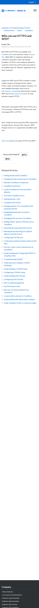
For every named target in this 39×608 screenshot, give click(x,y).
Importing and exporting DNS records (18, 228)
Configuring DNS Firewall (13, 279)
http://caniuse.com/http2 (19, 94)
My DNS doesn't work (12, 286)
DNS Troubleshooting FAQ (14, 283)
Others (19, 30)
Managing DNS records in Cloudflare (17, 218)
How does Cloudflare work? (14, 195)
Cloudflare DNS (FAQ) (12, 202)
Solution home (9, 30)
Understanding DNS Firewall (14, 276)
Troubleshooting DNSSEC (13, 259)
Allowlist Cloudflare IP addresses (16, 182)
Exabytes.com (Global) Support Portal (16, 28)
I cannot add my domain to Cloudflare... (18, 296)
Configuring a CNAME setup (14, 272)
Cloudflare (29, 30)
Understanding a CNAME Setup (15, 269)
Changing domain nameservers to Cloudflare (20, 179)
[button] (34, 10)
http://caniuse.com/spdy (10, 91)
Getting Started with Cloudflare (15, 175)
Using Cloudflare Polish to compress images (20, 303)
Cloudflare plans (7, 54)
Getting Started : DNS (12, 199)
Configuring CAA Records (13, 237)
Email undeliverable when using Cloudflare (19, 299)
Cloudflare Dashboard (12, 186)
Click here (5, 141)
